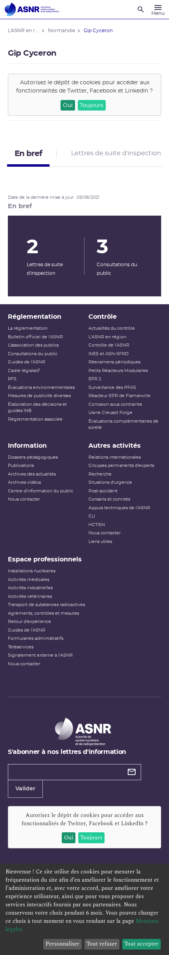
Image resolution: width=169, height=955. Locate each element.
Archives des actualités (32, 474)
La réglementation (28, 328)
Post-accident (103, 491)
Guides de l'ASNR (26, 362)
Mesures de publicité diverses (39, 396)
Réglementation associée (35, 419)
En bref (28, 154)
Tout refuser (101, 944)
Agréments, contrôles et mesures (43, 613)
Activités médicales (28, 579)
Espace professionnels (45, 559)
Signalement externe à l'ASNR (40, 655)
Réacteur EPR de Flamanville (119, 396)
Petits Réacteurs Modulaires (118, 371)
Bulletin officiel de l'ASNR (35, 337)
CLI (91, 516)
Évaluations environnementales (41, 387)
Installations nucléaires (31, 571)
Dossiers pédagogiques (33, 457)
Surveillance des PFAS (112, 387)
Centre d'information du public (40, 491)
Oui (68, 105)
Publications (21, 465)
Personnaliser (62, 944)
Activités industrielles (30, 588)
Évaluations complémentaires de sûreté (123, 424)
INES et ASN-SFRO (108, 354)
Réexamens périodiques (114, 362)
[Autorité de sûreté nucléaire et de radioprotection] (32, 9)
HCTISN (96, 525)
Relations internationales (114, 457)
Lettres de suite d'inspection (116, 153)
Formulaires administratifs (35, 638)
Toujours (91, 105)
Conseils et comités (109, 499)
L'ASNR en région (107, 337)
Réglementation (34, 317)
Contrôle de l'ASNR (108, 345)
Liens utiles (100, 541)
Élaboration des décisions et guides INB (37, 407)
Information (27, 446)
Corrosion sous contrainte (115, 404)
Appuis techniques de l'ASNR (119, 508)
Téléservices (20, 647)
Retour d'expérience (29, 621)
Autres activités (114, 446)
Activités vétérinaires (30, 596)
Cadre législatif (24, 371)
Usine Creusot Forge (110, 412)
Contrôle (102, 317)
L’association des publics (33, 345)
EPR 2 (94, 379)
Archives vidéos (24, 482)
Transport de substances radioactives (46, 605)
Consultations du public (32, 354)
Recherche (100, 474)
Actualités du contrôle (111, 328)
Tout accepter (141, 944)
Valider (25, 789)
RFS (12, 379)
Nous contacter (24, 499)
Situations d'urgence (110, 482)
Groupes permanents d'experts (121, 465)
